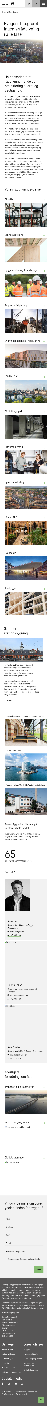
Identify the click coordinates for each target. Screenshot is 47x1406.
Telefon (9, 1235)
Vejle (24, 834)
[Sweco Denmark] (8, 3)
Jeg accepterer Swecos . (25, 1259)
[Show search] (36, 3)
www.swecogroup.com (10, 1312)
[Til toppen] (41, 1400)
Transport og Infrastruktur (29, 1364)
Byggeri (27, 1349)
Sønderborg (36, 836)
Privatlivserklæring (7, 1394)
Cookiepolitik (32, 1392)
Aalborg (7, 834)
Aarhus (13, 834)
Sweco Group (7, 1349)
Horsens (36, 834)
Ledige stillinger (8, 1354)
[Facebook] (3, 1383)
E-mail (8, 1243)
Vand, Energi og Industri (33, 1358)
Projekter (5, 1363)
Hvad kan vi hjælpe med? (15, 1251)
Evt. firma (9, 1227)
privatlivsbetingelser (33, 1259)
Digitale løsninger (31, 1370)
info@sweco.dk (9, 1333)
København (24, 839)
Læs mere (9, 700)
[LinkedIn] (16, 1383)
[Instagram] (10, 1383)
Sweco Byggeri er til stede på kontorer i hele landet (21, 826)
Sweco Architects (31, 1354)
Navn (8, 1219)
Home (4, 12)
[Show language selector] (28, 3)
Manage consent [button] (21, 1394)
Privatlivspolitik (21, 1392)
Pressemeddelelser (10, 1367)
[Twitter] (23, 1383)
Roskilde (14, 839)
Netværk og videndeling (11, 1372)
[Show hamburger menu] (43, 3)
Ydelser (9, 12)
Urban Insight (7, 1358)
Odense (7, 839)
